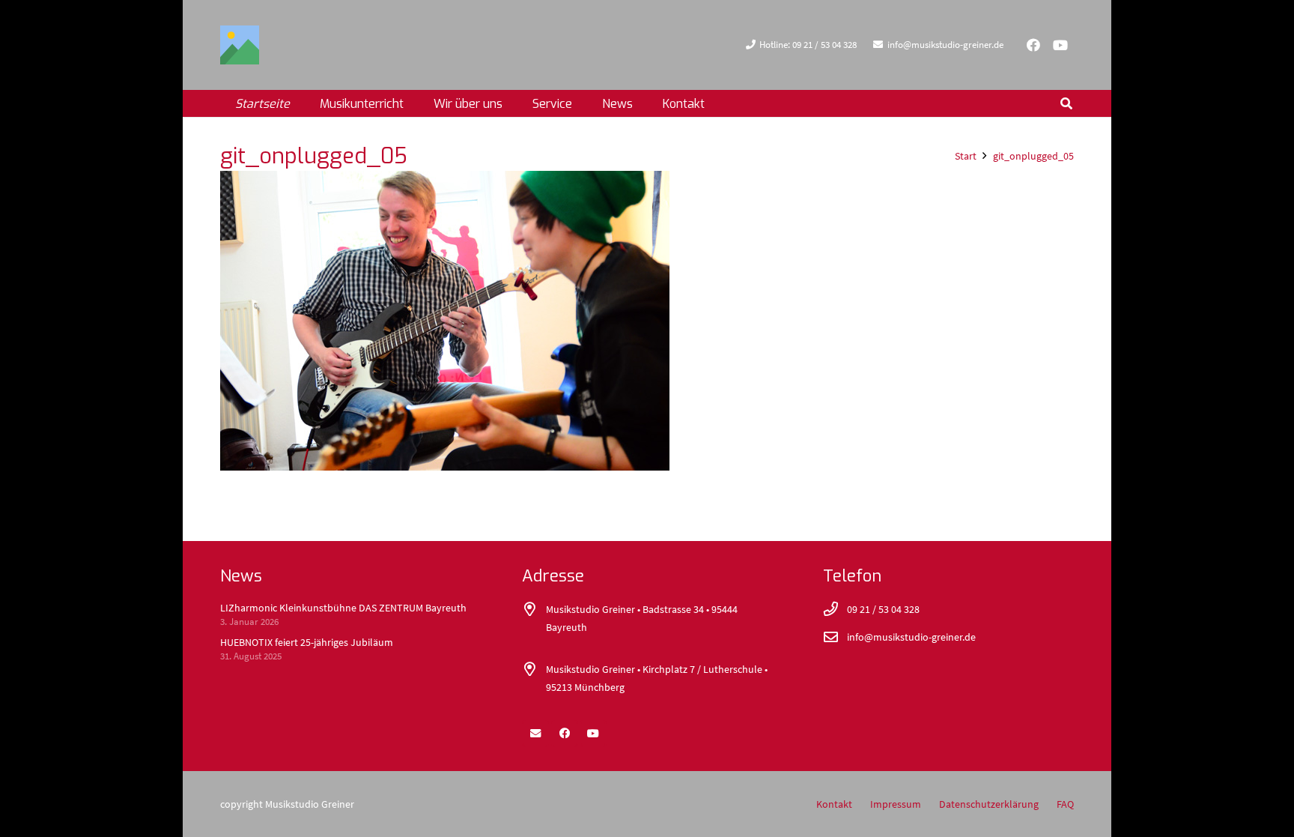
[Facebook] (1033, 44)
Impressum (895, 804)
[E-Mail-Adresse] (535, 733)
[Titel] (239, 44)
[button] (513, 103)
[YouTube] (1060, 44)
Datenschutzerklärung (989, 804)
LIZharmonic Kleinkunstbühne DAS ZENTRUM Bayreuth (343, 607)
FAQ (1065, 804)
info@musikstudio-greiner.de (911, 637)
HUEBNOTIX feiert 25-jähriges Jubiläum (306, 642)
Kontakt (834, 804)
